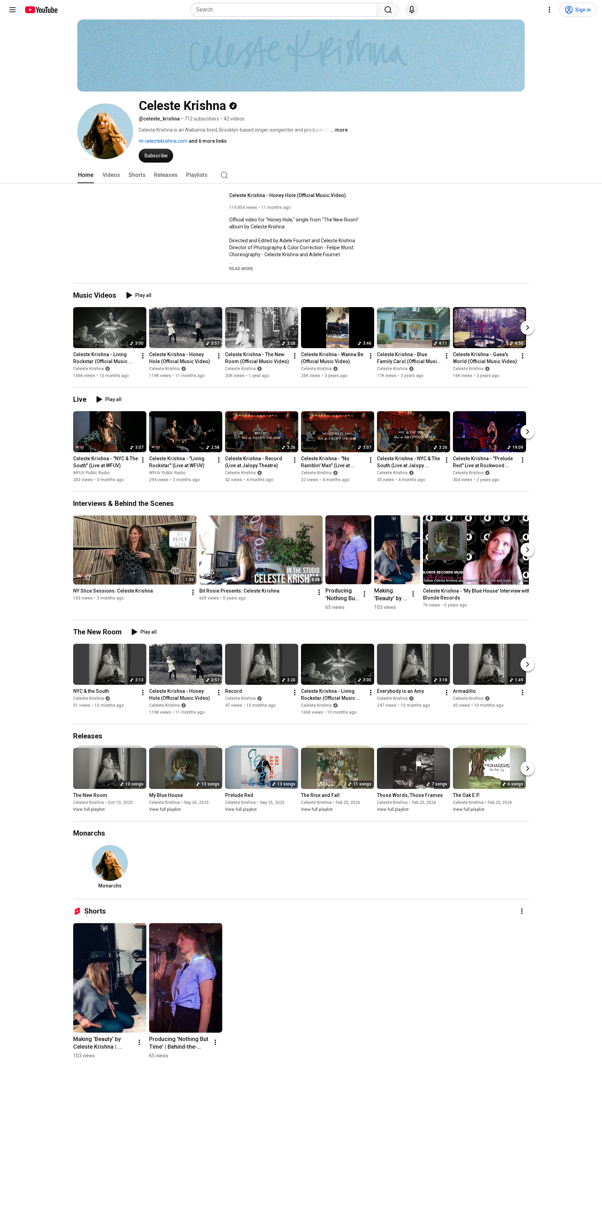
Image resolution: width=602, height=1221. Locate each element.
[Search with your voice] (412, 10)
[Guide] (12, 10)
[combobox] (286, 10)
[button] (241, 268)
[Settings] (549, 10)
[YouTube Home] (41, 9)
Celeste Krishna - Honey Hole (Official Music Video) (287, 195)
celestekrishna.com (165, 141)
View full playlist (89, 809)
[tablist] (301, 175)
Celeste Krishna (88, 368)
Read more (241, 268)
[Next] (527, 328)
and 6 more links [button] (208, 141)
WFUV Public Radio (91, 472)
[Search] (388, 10)
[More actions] (143, 356)
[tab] (85, 175)
